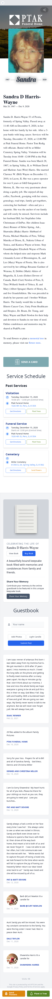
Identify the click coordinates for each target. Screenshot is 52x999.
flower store (34, 342)
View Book (13, 553)
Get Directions (15, 411)
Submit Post (26, 643)
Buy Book (29, 553)
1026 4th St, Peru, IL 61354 (23, 405)
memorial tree (37, 338)
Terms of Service (33, 987)
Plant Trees (36, 411)
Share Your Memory (18, 596)
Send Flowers (36, 470)
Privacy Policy (18, 987)
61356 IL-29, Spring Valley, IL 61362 (27, 464)
